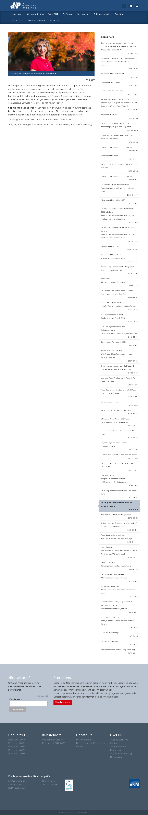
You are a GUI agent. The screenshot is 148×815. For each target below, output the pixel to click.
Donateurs (120, 14)
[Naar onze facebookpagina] (124, 6)
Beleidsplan (116, 757)
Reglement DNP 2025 (53, 743)
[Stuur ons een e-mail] (130, 6)
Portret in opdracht (36, 20)
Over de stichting (119, 739)
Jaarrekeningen (118, 746)
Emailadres (15, 699)
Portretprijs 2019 (16, 739)
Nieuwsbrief (83, 14)
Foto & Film (16, 20)
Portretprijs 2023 (16, 746)
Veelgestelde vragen (52, 739)
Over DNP (53, 14)
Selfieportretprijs (102, 14)
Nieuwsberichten (35, 14)
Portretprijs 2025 (16, 753)
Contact (114, 743)
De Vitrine (68, 14)
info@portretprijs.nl (17, 781)
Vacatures (55, 20)
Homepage (16, 14)
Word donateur (63, 702)
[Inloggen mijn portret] (137, 6)
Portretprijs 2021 (16, 743)
